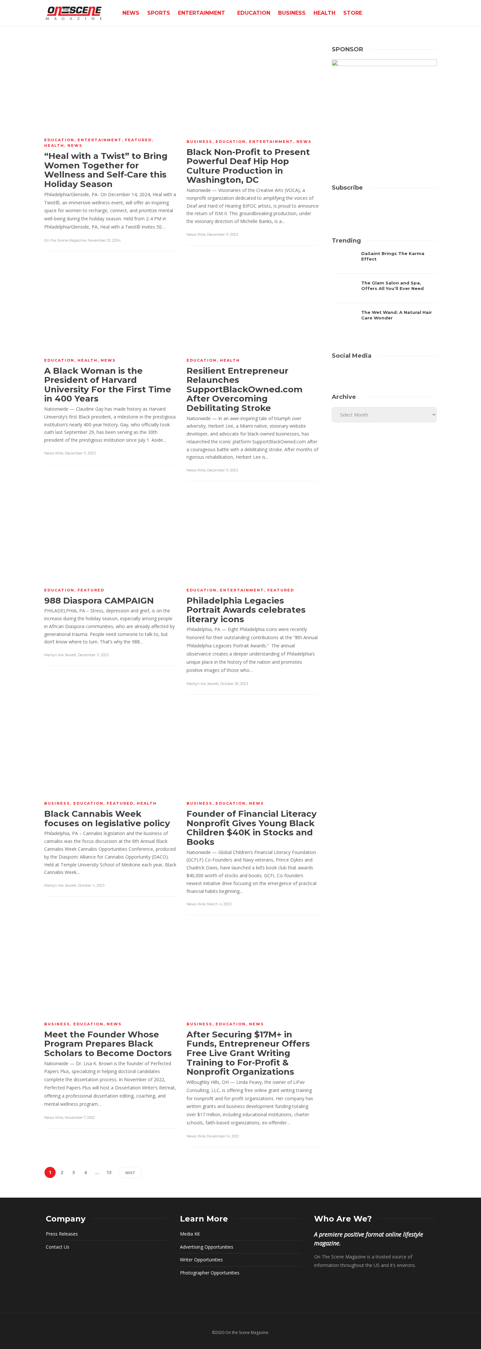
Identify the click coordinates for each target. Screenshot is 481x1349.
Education (253, 13)
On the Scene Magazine (65, 240)
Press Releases (62, 1234)
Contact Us (57, 1247)
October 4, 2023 (91, 885)
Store (352, 13)
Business (292, 13)
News (130, 13)
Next (130, 1172)
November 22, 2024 (104, 240)
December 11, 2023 (222, 234)
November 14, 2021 (223, 1136)
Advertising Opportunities (206, 1247)
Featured (138, 140)
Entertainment (201, 13)
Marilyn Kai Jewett (60, 655)
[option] (384, 292)
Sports (158, 13)
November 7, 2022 (80, 1117)
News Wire (196, 234)
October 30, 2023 (234, 683)
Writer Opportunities (201, 1259)
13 (109, 1172)
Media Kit (190, 1234)
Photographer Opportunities (210, 1273)
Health (324, 13)
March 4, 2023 (219, 904)
